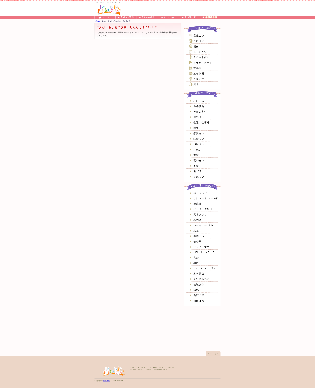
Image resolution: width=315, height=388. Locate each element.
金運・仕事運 (201, 122)
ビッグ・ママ (201, 247)
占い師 (188, 17)
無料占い (97, 21)
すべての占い (167, 17)
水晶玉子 (198, 230)
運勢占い (198, 117)
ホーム (104, 17)
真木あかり (200, 214)
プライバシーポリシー (157, 367)
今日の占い (200, 111)
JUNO (197, 220)
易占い (197, 46)
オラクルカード (202, 62)
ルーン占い (200, 51)
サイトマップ (142, 367)
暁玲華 (197, 241)
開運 (196, 128)
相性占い (198, 144)
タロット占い (201, 57)
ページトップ (213, 354)
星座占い (198, 35)
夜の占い (198, 160)
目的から (146, 17)
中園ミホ (198, 236)
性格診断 (198, 106)
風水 (196, 84)
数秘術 (197, 68)
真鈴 (196, 257)
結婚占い (198, 138)
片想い (197, 149)
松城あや (198, 284)
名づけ (197, 171)
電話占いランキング (161, 370)
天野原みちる (201, 279)
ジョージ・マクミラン (204, 268)
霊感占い (198, 176)
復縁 (196, 155)
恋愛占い (198, 133)
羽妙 (196, 263)
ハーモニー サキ (203, 225)
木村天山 (198, 273)
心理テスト (200, 100)
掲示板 (209, 17)
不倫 (196, 166)
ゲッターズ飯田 (202, 209)
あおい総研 (106, 381)
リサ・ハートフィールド (205, 198)
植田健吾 (198, 300)
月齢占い (198, 41)
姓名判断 (198, 73)
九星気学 (198, 79)
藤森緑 (197, 203)
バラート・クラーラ (203, 252)
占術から (125, 17)
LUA (196, 290)
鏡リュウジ (200, 193)
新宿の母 (198, 295)
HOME (132, 367)
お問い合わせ (172, 367)
